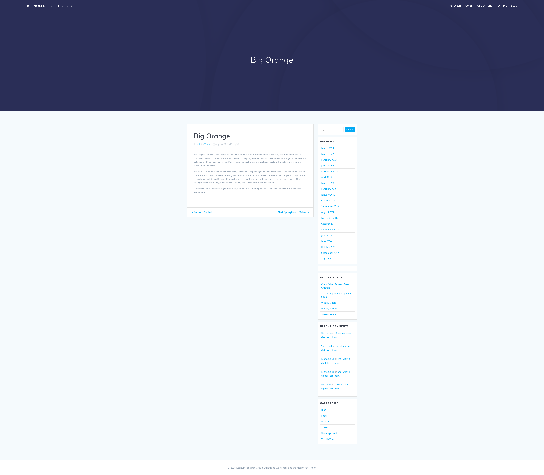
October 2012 (328, 247)
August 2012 (328, 258)
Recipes (325, 421)
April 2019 (326, 177)
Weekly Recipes (329, 308)
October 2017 (328, 223)
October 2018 (328, 200)
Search (349, 129)
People (469, 5)
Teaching (501, 5)
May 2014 (326, 241)
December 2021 (329, 171)
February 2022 (329, 159)
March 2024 (327, 148)
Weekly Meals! (328, 302)
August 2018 (328, 212)
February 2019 (329, 188)
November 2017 (329, 217)
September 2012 (330, 252)
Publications (484, 5)
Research (455, 5)
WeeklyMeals (328, 439)
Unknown (326, 333)
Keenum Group (50, 6)
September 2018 (330, 206)
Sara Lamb (327, 346)
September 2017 (330, 229)
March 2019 (327, 183)
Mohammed (327, 358)
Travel (207, 144)
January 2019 (328, 194)
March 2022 (327, 154)
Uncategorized (329, 433)
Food (324, 415)
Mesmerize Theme (307, 467)
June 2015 (326, 235)
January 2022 (328, 165)
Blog (514, 5)
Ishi (198, 144)
